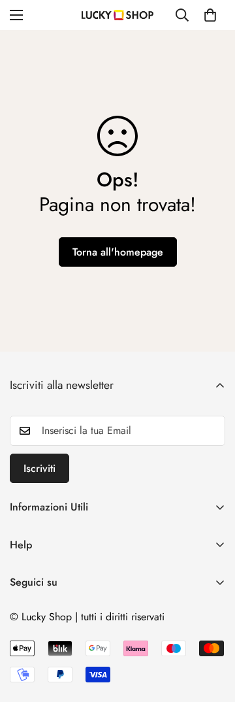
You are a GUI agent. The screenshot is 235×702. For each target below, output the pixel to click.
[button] (210, 15)
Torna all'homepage (117, 251)
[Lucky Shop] (117, 15)
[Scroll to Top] (211, 633)
